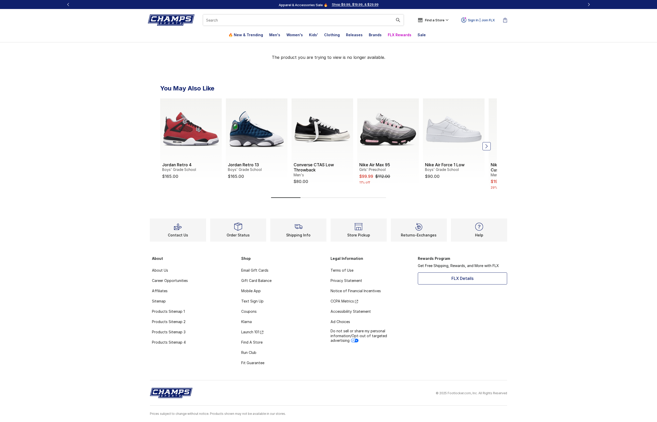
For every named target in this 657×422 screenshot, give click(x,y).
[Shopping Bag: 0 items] (505, 20)
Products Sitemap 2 (169, 321)
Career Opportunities (170, 280)
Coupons (249, 311)
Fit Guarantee (252, 363)
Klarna (246, 321)
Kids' (313, 35)
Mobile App (251, 291)
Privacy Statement (346, 280)
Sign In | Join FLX (481, 20)
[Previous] (68, 4)
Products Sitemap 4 (169, 342)
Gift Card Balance (256, 280)
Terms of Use (342, 270)
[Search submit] (398, 20)
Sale (422, 35)
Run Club (248, 352)
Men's (274, 35)
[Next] (588, 4)
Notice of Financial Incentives (356, 291)
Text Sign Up (252, 301)
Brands (375, 35)
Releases (354, 35)
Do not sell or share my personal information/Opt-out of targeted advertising (359, 335)
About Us (160, 270)
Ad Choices (340, 321)
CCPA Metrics (342, 301)
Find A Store (252, 342)
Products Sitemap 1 (168, 311)
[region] (328, 5)
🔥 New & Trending (245, 35)
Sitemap (159, 301)
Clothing (332, 35)
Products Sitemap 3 (169, 332)
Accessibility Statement (351, 311)
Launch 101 (250, 332)
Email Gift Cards (254, 270)
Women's (294, 35)
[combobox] (303, 20)
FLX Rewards (399, 35)
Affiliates (160, 291)
